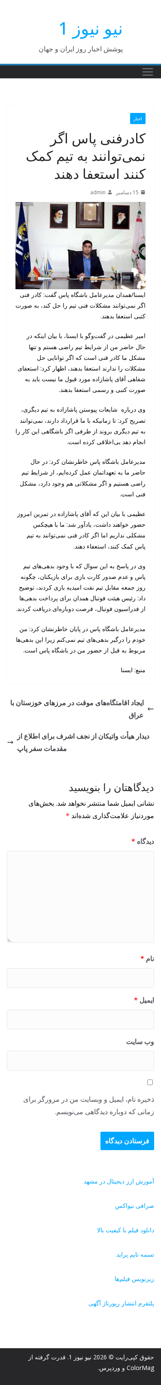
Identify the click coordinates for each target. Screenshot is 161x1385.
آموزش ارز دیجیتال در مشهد (119, 1181)
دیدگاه (142, 841)
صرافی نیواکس (134, 1205)
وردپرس (109, 1368)
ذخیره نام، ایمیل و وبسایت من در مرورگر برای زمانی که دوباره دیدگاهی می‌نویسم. (88, 1105)
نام (147, 958)
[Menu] (147, 71)
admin (98, 192)
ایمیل (144, 1000)
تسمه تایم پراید (135, 1254)
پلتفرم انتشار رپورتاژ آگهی (121, 1303)
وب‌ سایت (140, 1041)
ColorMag (140, 1368)
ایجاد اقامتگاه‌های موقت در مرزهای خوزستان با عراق (77, 709)
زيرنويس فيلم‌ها (134, 1279)
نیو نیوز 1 (90, 28)
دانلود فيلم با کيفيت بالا (125, 1230)
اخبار (138, 119)
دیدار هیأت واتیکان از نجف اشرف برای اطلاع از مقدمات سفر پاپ (83, 742)
